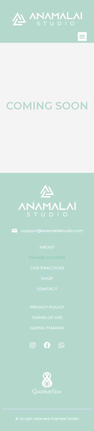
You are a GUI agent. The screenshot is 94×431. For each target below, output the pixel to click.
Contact (47, 288)
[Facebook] (47, 344)
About (47, 247)
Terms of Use (47, 317)
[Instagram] (32, 344)
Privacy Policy (47, 307)
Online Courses (47, 257)
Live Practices (47, 267)
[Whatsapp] (61, 344)
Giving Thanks (47, 327)
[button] (82, 36)
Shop (47, 278)
